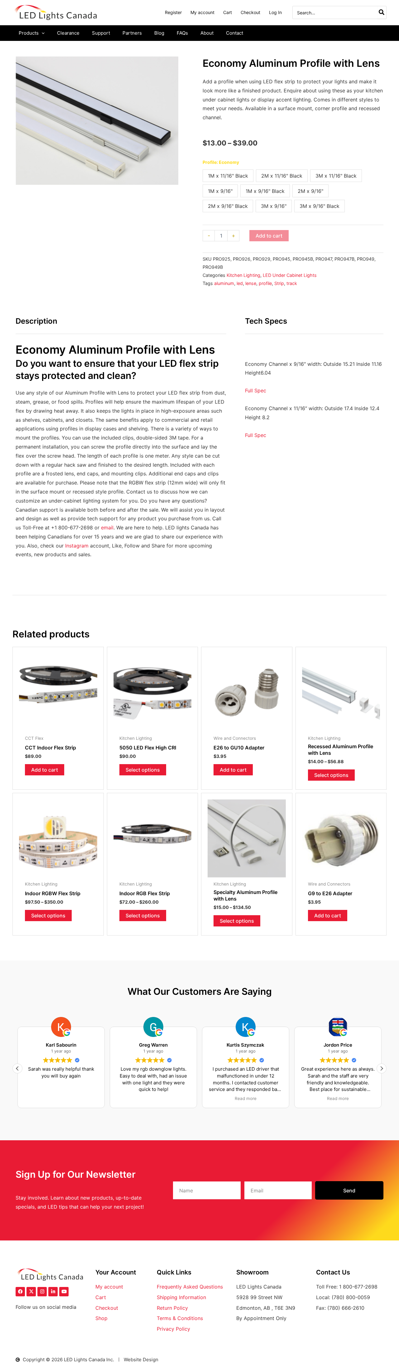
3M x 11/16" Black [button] (336, 176)
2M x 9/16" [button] (310, 191)
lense (250, 283)
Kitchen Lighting (243, 275)
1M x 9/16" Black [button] (265, 191)
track (291, 283)
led (240, 283)
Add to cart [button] (44, 770)
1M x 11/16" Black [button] (228, 176)
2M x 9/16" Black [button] (228, 206)
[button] (42, 33)
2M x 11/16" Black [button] (281, 176)
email (107, 527)
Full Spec (256, 390)
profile (265, 283)
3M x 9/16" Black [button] (319, 206)
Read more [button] (246, 1098)
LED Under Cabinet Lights (290, 275)
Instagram (77, 546)
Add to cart (269, 236)
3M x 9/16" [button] (273, 206)
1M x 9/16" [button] (220, 191)
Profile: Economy (221, 162)
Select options (143, 770)
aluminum (224, 283)
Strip (279, 283)
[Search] (381, 12)
